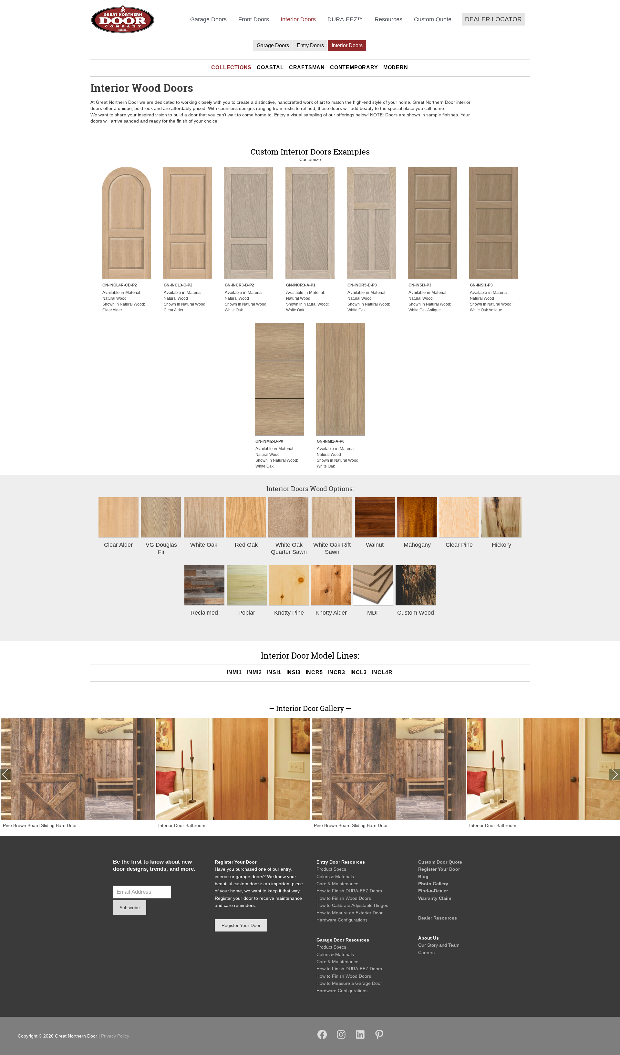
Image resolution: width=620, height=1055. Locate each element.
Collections (231, 67)
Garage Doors (208, 19)
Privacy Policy (115, 1036)
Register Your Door (439, 869)
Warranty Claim (434, 898)
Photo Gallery (433, 883)
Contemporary (354, 67)
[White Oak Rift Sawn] (332, 517)
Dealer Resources (437, 917)
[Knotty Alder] (331, 585)
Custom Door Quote (440, 862)
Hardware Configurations (341, 919)
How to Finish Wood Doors (343, 898)
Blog (423, 876)
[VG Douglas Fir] (161, 517)
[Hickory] (501, 517)
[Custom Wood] (416, 585)
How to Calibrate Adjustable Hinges (352, 905)
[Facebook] (322, 1038)
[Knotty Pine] (289, 585)
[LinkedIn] (360, 1038)
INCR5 (314, 672)
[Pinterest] (379, 1038)
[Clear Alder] (118, 517)
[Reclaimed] (204, 585)
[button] (493, 19)
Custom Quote (432, 19)
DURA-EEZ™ (345, 19)
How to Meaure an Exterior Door (349, 912)
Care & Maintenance (337, 883)
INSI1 (274, 672)
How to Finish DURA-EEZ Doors (349, 890)
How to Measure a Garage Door (349, 983)
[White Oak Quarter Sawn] (288, 517)
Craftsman (307, 67)
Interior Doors (298, 19)
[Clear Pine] (459, 517)
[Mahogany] (417, 517)
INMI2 (254, 672)
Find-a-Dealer (433, 890)
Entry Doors (310, 45)
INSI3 (293, 672)
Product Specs (331, 869)
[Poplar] (247, 585)
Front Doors (253, 19)
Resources (388, 19)
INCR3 (336, 672)
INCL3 (358, 672)
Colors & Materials (335, 876)
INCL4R (382, 672)
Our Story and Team (439, 945)
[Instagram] (341, 1038)
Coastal (270, 67)
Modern (395, 67)
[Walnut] (375, 517)
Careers (426, 952)
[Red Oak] (246, 517)
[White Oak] (204, 517)
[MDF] (373, 585)
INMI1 (234, 672)
